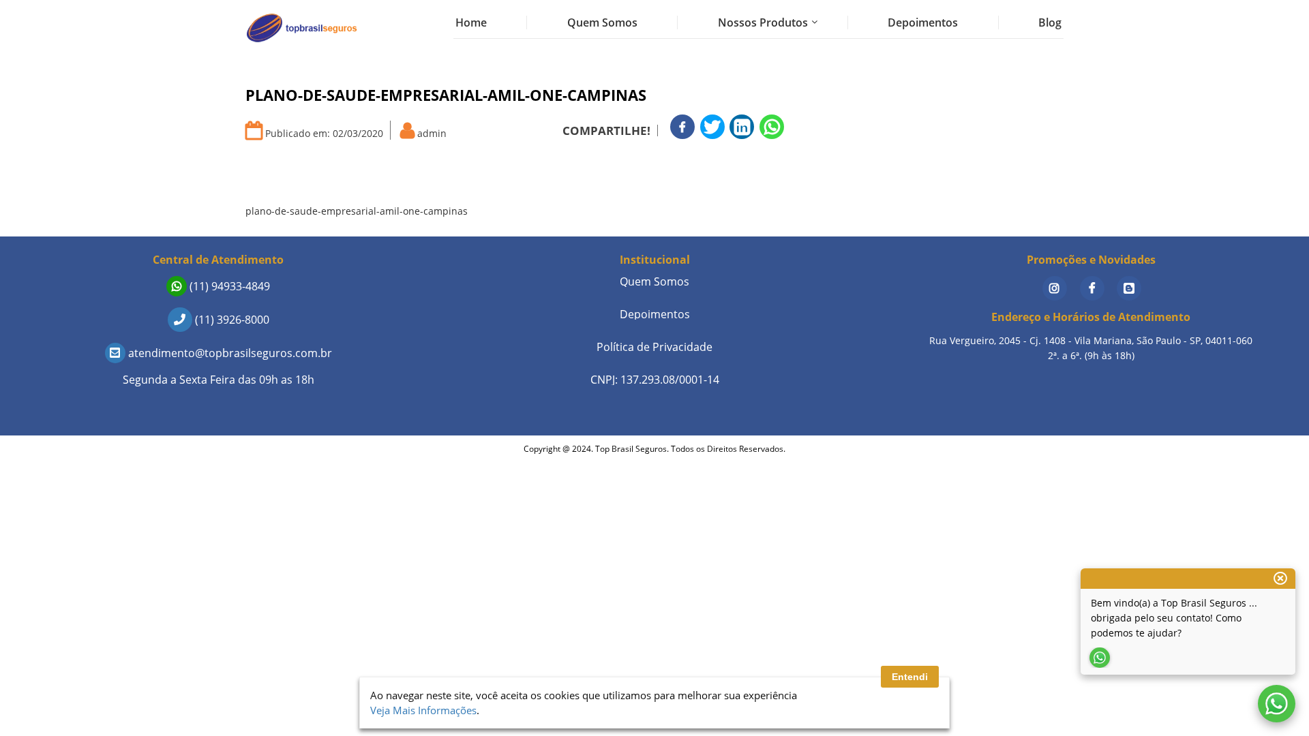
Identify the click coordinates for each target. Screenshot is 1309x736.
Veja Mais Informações (423, 710)
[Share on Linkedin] (741, 126)
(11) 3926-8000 (230, 319)
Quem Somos (602, 22)
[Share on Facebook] (682, 126)
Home (471, 22)
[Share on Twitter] (712, 126)
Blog (1050, 22)
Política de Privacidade (654, 346)
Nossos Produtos (763, 22)
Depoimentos (923, 22)
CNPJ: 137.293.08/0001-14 (654, 379)
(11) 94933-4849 (228, 286)
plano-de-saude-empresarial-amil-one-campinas (356, 210)
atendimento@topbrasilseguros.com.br (228, 353)
